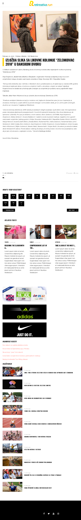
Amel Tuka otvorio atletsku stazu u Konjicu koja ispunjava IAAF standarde (48, 373)
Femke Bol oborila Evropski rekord (36, 411)
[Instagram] (58, 514)
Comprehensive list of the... (38, 246)
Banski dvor (34, 56)
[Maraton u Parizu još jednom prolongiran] (12, 461)
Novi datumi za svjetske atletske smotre (15, 345)
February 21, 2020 (8, 56)
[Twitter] (49, 514)
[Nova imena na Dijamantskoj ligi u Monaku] (12, 397)
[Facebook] (44, 514)
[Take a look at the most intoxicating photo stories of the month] (65, 232)
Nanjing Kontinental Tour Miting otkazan (15, 359)
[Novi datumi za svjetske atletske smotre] (12, 384)
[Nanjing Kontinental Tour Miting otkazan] (12, 436)
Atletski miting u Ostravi (32, 449)
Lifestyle (23, 56)
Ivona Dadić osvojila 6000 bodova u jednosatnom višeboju (21, 356)
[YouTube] (53, 514)
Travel (7, 242)
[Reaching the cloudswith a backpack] (15, 232)
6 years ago (27, 370)
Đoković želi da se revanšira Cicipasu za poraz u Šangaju (42, 475)
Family (32, 242)
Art (29, 56)
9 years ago (12, 242)
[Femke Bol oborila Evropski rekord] (12, 410)
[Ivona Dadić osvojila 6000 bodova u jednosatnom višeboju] (12, 423)
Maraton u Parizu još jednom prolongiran (38, 462)
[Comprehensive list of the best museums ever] (40, 232)
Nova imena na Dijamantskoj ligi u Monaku (16, 348)
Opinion (57, 242)
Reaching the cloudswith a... (14, 246)
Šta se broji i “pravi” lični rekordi (13, 352)
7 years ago (27, 473)
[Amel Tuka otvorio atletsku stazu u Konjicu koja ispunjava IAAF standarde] (12, 371)
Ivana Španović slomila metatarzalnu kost (38, 488)
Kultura (18, 56)
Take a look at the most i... (65, 245)
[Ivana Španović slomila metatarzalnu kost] (12, 487)
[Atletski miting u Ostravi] (12, 448)
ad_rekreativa (9, 173)
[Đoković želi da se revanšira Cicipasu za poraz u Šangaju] (12, 474)
